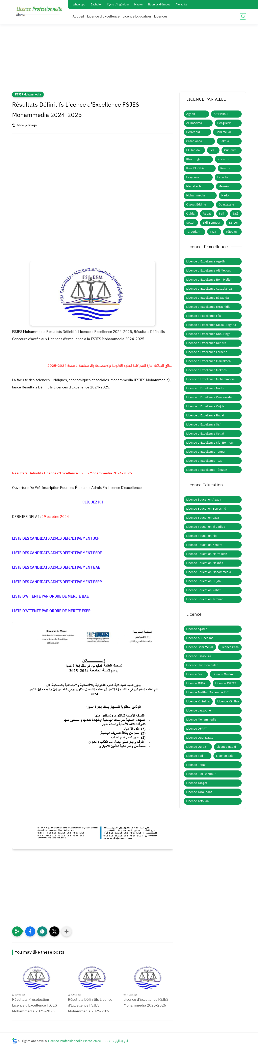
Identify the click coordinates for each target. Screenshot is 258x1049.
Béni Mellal (223, 132)
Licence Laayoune (198, 710)
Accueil (78, 16)
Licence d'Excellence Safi (203, 424)
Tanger (233, 222)
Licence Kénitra (228, 701)
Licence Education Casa (202, 517)
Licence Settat (196, 765)
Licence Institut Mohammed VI (207, 692)
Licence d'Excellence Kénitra (206, 343)
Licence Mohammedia (201, 719)
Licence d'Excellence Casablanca (209, 288)
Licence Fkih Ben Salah (202, 665)
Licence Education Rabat (203, 590)
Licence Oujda (196, 746)
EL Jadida (193, 150)
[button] (30, 931)
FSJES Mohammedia (28, 94)
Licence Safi (194, 756)
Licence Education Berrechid (206, 508)
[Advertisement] (129, 60)
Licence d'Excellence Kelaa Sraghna (211, 325)
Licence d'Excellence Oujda (205, 406)
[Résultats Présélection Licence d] (37, 977)
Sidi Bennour (212, 222)
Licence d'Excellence (103, 16)
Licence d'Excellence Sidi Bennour (210, 442)
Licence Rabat (226, 746)
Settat (190, 222)
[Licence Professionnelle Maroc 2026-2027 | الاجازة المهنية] (39, 12)
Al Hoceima (194, 123)
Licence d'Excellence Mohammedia (210, 379)
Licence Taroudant (199, 792)
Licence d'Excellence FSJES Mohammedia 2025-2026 (146, 1002)
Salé (235, 213)
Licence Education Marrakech (206, 554)
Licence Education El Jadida (205, 526)
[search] (243, 16)
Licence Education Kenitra (204, 545)
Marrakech (193, 186)
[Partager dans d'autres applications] (66, 931)
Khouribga (193, 159)
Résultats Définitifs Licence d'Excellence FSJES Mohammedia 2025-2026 (90, 1005)
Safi (221, 213)
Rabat (207, 213)
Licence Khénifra (198, 701)
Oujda (190, 213)
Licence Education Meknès (204, 563)
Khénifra (223, 159)
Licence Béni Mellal (199, 647)
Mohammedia (195, 195)
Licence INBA (195, 683)
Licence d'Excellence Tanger (206, 451)
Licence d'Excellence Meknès (206, 370)
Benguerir (224, 123)
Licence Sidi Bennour (201, 774)
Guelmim (230, 150)
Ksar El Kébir (195, 168)
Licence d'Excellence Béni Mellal (208, 279)
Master (138, 4)
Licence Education (137, 16)
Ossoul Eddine (196, 204)
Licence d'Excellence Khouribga (208, 334)
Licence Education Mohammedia (208, 572)
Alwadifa (181, 4)
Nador (225, 195)
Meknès (223, 186)
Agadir (190, 114)
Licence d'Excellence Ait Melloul (208, 270)
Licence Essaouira (198, 656)
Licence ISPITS (225, 683)
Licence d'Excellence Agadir (205, 261)
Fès (212, 150)
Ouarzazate (226, 204)
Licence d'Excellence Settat (205, 433)
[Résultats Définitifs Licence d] (93, 977)
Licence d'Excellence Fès (203, 316)
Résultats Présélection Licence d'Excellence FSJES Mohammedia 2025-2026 (34, 1005)
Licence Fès (194, 674)
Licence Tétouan (197, 801)
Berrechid (193, 132)
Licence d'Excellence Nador (205, 388)
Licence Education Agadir (204, 499)
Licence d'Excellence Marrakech (208, 361)
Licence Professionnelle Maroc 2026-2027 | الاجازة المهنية (88, 1041)
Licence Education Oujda (203, 581)
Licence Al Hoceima (199, 638)
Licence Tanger (196, 783)
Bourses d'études (159, 4)
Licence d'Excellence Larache (206, 352)
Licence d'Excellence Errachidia (208, 307)
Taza (213, 231)
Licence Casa (230, 647)
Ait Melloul (221, 114)
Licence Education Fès (201, 536)
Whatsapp (79, 4)
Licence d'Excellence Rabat (205, 415)
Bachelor (96, 4)
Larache (222, 177)
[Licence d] (148, 977)
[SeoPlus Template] (14, 1041)
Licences (160, 16)
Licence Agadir (196, 629)
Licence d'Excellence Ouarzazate (209, 397)
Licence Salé (224, 756)
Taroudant (193, 231)
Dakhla (224, 141)
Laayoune (192, 177)
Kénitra (225, 168)
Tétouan (231, 231)
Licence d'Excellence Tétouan (206, 470)
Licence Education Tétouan (205, 599)
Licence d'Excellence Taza (204, 460)
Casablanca (194, 141)
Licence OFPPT (196, 728)
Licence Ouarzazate (199, 737)
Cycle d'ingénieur (118, 4)
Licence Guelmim (224, 674)
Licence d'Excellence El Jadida (207, 297)
